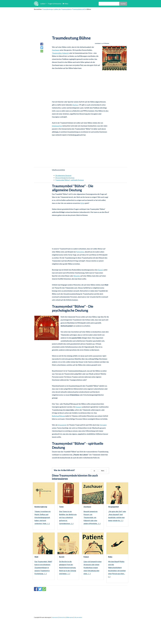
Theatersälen (57, 53)
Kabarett (65, 53)
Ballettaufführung (58, 416)
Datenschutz (62, 617)
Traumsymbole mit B (78, 9)
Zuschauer (56, 50)
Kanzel (100, 270)
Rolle (82, 203)
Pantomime (80, 252)
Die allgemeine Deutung (63, 175)
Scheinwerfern (57, 126)
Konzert (78, 407)
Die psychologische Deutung (64, 178)
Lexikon (42, 4)
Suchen (123, 4)
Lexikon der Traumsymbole (62, 9)
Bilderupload (69, 617)
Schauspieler (62, 425)
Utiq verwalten (78, 617)
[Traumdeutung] (36, 3)
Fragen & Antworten (54, 4)
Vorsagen (103, 425)
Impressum (55, 617)
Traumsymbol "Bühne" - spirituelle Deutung (69, 180)
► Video (65, 4)
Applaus (75, 105)
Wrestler (77, 276)
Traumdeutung (47, 9)
